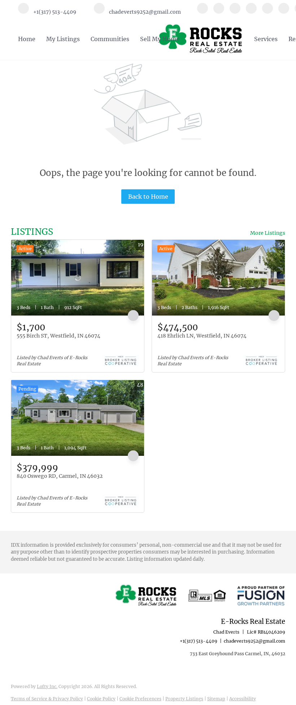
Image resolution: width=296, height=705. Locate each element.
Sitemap (216, 698)
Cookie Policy (101, 698)
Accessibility (242, 698)
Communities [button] (110, 39)
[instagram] (267, 11)
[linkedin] (218, 11)
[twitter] (235, 11)
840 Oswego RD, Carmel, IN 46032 (60, 476)
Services (266, 39)
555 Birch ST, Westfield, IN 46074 (58, 335)
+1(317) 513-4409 (198, 641)
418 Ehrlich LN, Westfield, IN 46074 (202, 335)
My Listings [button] (63, 39)
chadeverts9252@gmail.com (254, 641)
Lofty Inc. (47, 686)
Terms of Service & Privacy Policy (47, 698)
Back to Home (148, 196)
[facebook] (202, 11)
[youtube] (283, 11)
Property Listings (184, 698)
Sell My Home (160, 39)
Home (26, 39)
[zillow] (251, 11)
